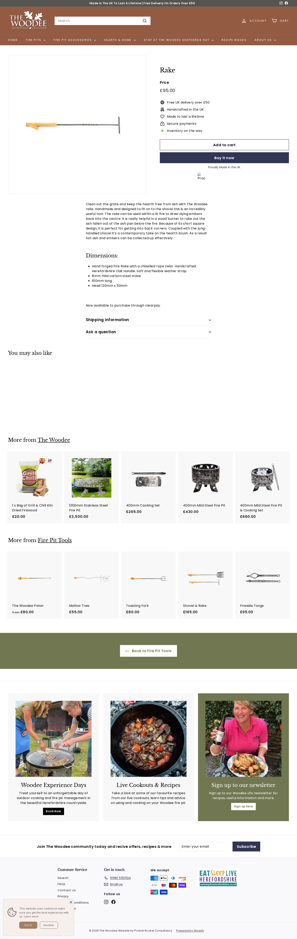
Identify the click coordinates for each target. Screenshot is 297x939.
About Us (264, 40)
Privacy (63, 896)
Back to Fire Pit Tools (151, 650)
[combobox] (103, 21)
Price (164, 82)
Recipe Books (234, 40)
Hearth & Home (118, 40)
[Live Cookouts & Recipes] (148, 738)
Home (13, 40)
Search (63, 878)
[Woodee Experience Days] (53, 738)
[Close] (71, 902)
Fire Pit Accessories (73, 40)
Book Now (53, 811)
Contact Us (67, 890)
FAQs (61, 884)
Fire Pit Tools (55, 540)
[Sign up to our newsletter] (243, 738)
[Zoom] (77, 125)
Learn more (31, 916)
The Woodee (54, 440)
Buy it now (224, 157)
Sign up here (243, 806)
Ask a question (101, 332)
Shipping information (107, 320)
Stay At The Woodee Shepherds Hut (177, 40)
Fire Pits (34, 40)
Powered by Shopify (190, 931)
